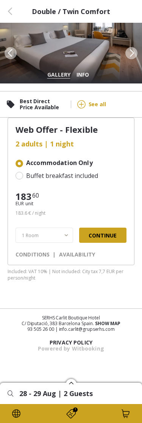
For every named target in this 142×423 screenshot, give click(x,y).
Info (82, 74)
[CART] (126, 413)
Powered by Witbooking (71, 348)
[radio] (71, 163)
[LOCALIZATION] (16, 413)
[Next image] (132, 53)
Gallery (58, 74)
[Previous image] (10, 53)
